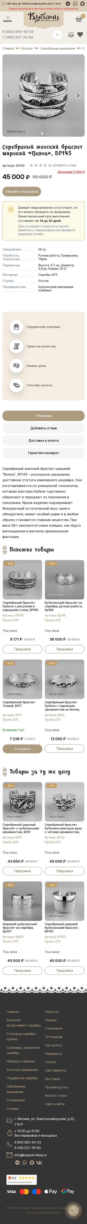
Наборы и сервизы (20, 1061)
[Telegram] (68, 3)
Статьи (50, 1062)
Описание (43, 416)
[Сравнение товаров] (70, 34)
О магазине (54, 1028)
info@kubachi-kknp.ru (31, 1155)
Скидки (50, 1020)
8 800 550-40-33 (28, 1142)
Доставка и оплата (43, 440)
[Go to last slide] (9, 95)
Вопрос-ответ (56, 1095)
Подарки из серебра (22, 1078)
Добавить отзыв (43, 428)
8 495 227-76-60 (28, 1148)
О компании (15, 1100)
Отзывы (12, 1109)
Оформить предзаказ (21, 191)
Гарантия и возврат (43, 453)
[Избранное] (80, 34)
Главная (12, 1012)
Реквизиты (53, 1054)
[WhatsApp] (75, 3)
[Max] (82, 3)
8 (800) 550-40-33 (18, 32)
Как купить (53, 1045)
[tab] (42, 133)
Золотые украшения (22, 1070)
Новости (52, 1012)
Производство (56, 1087)
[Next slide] (78, 95)
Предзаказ (22, 649)
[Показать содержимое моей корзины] (78, 19)
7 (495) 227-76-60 (17, 37)
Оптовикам (54, 1037)
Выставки (52, 1079)
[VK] (39, 1163)
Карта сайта (55, 1104)
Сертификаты (55, 1070)
